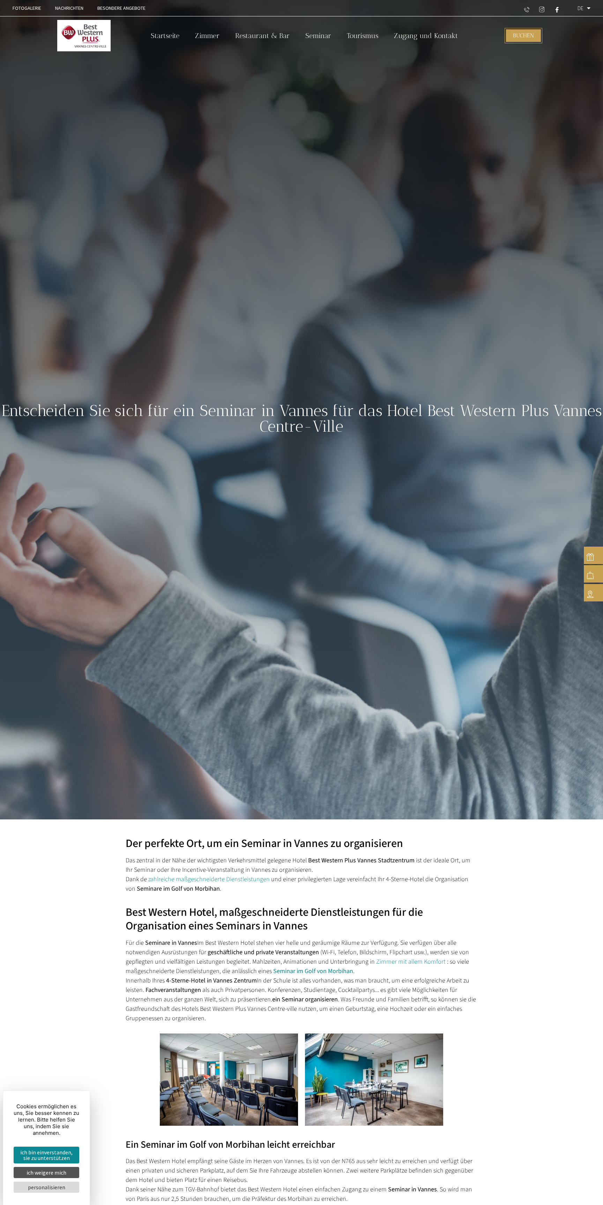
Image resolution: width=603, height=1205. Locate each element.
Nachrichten (69, 8)
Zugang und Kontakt (426, 35)
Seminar (318, 35)
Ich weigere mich (46, 1172)
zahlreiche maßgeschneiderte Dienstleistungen (209, 879)
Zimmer (207, 35)
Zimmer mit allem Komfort (411, 961)
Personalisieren (46, 1187)
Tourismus (362, 35)
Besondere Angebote (121, 8)
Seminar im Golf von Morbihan (313, 971)
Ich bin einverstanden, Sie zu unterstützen (46, 1155)
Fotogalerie (27, 8)
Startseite (165, 35)
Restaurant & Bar (262, 35)
